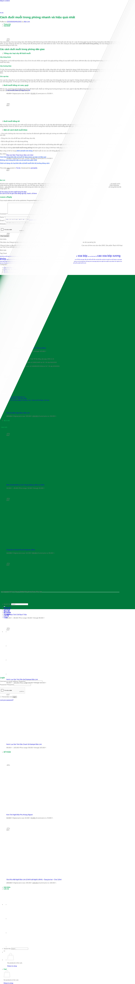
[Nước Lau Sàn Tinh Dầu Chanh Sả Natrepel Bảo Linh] (29, 741)
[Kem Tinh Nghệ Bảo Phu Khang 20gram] (29, 811)
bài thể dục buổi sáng (4, 256)
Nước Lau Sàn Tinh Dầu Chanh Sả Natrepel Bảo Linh (24, 744)
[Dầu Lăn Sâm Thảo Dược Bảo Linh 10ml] (29, 152)
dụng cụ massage (118, 259)
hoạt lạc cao (76, 261)
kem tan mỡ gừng (4, 263)
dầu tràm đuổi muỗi (89, 259)
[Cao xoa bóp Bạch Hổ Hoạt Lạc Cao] (29, 87)
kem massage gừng (94, 261)
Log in (14, 697)
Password (7, 684)
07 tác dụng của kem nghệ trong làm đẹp (13, 192)
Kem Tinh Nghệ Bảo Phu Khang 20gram (19, 814)
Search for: (7, 948)
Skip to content (5, 1)
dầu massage (81, 259)
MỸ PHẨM (7, 752)
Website (2, 224)
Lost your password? (7, 700)
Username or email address (12, 681)
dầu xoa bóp (96, 259)
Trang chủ (7, 24)
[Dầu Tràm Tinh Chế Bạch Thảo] (29, 611)
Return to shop (12, 966)
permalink (34, 168)
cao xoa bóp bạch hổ (92, 256)
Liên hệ (6, 889)
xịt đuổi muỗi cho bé (81, 263)
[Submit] (4, 606)
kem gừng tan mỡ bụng (84, 261)
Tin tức (1, 12)
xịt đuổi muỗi (74, 263)
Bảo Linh (27, 21)
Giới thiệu (7, 887)
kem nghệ (101, 261)
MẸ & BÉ (7, 611)
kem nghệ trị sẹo (118, 261)
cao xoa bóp (80, 255)
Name (2, 217)
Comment (3, 214)
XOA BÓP (7, 26)
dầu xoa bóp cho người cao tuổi (106, 259)
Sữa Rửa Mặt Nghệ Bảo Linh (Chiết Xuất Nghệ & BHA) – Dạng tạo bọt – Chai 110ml (33, 879)
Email (2, 220)
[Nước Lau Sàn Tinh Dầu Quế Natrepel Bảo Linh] (29, 676)
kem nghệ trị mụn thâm (109, 261)
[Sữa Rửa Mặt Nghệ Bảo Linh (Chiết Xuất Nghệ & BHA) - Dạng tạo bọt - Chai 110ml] (29, 876)
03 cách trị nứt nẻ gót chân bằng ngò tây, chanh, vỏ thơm (18, 193)
